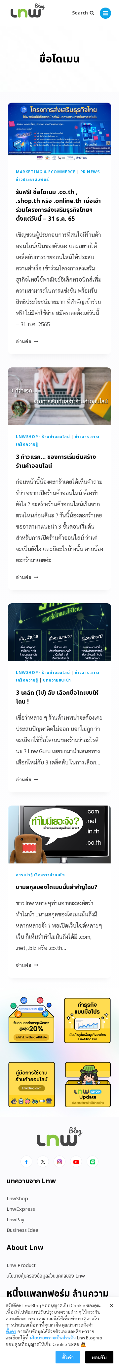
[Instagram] (59, 1161)
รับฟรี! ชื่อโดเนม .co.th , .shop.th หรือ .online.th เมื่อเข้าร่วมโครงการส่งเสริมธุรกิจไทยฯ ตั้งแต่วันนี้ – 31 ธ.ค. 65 (58, 205)
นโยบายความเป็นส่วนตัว (53, 1337)
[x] (43, 1161)
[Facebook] (26, 1161)
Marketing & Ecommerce (46, 172)
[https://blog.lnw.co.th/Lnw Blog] (28, 13)
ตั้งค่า (11, 1331)
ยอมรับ (99, 1357)
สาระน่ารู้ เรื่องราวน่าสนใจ (40, 875)
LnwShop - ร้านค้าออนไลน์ (43, 437)
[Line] (93, 1161)
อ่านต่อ (27, 341)
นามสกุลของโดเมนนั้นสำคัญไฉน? (57, 887)
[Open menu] (105, 13)
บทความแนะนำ (57, 680)
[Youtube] (76, 1161)
